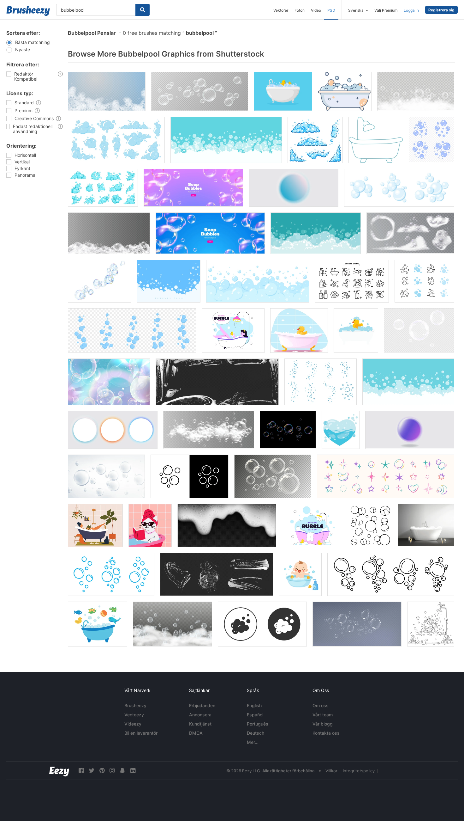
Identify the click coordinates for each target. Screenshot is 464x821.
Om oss (320, 705)
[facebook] (81, 771)
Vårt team (322, 714)
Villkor (331, 770)
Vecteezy (134, 714)
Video (316, 10)
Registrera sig (441, 10)
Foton (299, 10)
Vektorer (280, 10)
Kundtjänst (200, 723)
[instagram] (112, 771)
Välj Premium (385, 10)
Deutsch (255, 733)
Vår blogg (322, 723)
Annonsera (200, 714)
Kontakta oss (326, 733)
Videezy (132, 723)
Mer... (253, 742)
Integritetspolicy (359, 770)
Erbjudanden (202, 705)
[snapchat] (122, 771)
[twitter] (91, 771)
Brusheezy (135, 705)
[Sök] (142, 10)
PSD (331, 10)
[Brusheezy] (28, 11)
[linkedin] (132, 771)
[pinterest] (101, 771)
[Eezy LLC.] (59, 770)
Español (255, 714)
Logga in (411, 10)
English (254, 705)
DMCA (196, 733)
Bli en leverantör (141, 733)
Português (257, 723)
